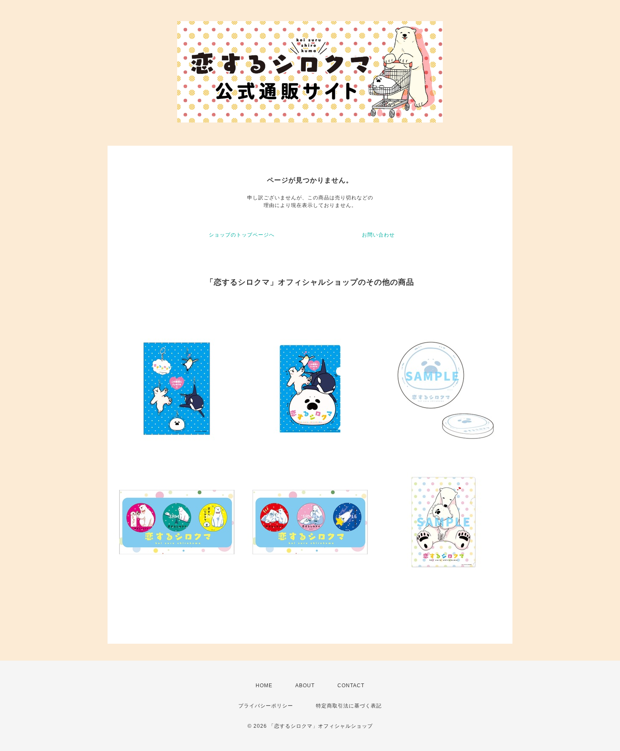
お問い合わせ (378, 235)
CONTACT (350, 685)
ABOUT (305, 685)
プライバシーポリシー (265, 706)
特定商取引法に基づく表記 (349, 706)
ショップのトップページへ (242, 235)
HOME (264, 685)
